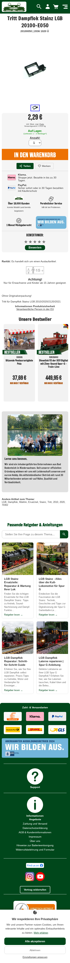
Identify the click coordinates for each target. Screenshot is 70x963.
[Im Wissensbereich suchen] (64, 534)
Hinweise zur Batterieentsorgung (35, 845)
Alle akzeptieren (35, 941)
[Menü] (65, 6)
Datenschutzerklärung (35, 828)
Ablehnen (35, 950)
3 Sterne (35, 241)
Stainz (42, 502)
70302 (5, 505)
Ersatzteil (33, 502)
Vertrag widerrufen (35, 889)
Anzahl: (35, 138)
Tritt (50, 502)
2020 (62, 502)
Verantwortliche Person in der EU (35, 309)
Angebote (35, 819)
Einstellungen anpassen (35, 957)
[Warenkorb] (56, 6)
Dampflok (13, 502)
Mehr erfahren (41, 932)
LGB (4, 502)
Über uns (35, 841)
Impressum (35, 836)
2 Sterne (30, 241)
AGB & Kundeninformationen (35, 832)
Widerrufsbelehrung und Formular (35, 849)
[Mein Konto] (48, 6)
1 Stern (26, 241)
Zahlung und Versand (35, 823)
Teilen (27, 166)
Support (35, 787)
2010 (55, 502)
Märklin (23, 502)
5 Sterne (44, 241)
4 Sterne (39, 241)
